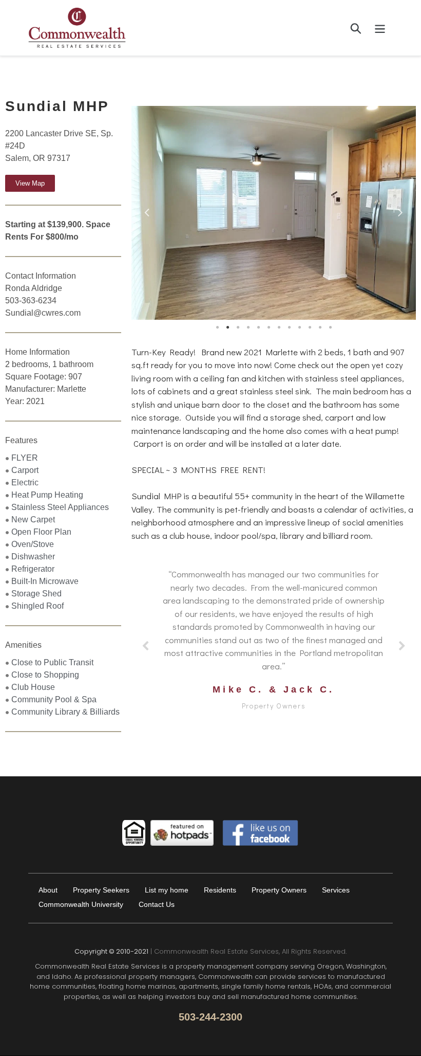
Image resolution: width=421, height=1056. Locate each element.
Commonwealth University (81, 904)
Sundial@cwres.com (43, 312)
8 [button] (289, 327)
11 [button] (320, 327)
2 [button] (227, 327)
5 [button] (258, 327)
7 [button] (279, 327)
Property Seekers (101, 890)
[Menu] (381, 27)
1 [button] (217, 327)
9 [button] (299, 327)
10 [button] (309, 327)
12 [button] (330, 327)
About (48, 890)
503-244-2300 (210, 1017)
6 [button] (268, 327)
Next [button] (400, 210)
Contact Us (157, 904)
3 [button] (238, 327)
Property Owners (279, 890)
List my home (166, 890)
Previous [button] (147, 210)
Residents (220, 890)
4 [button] (248, 327)
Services (336, 890)
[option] (273, 213)
